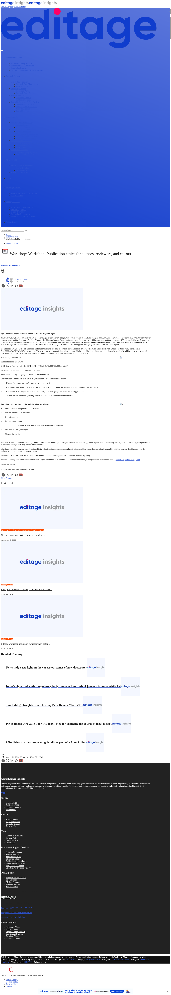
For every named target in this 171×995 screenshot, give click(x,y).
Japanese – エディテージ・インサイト (17, 908)
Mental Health (11, 160)
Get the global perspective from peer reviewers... (24, 535)
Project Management (24, 147)
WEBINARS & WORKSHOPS (24, 193)
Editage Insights (21, 279)
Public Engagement (23, 132)
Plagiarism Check (13, 859)
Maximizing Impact (18, 210)
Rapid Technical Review (16, 863)
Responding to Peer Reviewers (31, 530)
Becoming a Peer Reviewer (27, 152)
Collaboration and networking (28, 143)
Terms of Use (11, 826)
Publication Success (14, 58)
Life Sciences (11, 880)
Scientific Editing (13, 938)
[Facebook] (3, 286)
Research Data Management (27, 84)
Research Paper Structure (26, 93)
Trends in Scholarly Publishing (23, 216)
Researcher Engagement (20, 214)
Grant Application (23, 127)
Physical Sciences (13, 884)
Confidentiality (12, 803)
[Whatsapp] (16, 286)
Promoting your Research (26, 138)
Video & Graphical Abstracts (27, 136)
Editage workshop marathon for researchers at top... (25, 644)
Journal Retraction (23, 111)
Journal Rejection (23, 109)
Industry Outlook (13, 202)
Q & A (8, 178)
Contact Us (10, 842)
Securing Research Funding (22, 123)
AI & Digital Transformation (22, 207)
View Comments (7, 478)
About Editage (12, 819)
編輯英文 (28, 962)
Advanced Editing (13, 927)
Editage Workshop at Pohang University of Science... (26, 589)
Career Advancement (19, 150)
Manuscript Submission (25, 104)
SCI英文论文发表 (121, 959)
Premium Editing (12, 936)
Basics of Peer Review (10, 530)
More (4, 793)
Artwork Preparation (14, 852)
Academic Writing (23, 91)
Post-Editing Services (14, 934)
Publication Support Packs (16, 861)
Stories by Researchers (20, 172)
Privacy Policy (12, 838)
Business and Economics (16, 878)
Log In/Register (7, 7)
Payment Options (13, 822)
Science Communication (20, 129)
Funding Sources (22, 125)
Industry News (12, 237)
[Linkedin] (12, 286)
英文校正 (70, 959)
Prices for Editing (13, 824)
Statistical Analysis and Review (18, 868)
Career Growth (12, 117)
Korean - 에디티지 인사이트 (13, 917)
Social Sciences (12, 886)
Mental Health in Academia (22, 166)
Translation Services (19, 68)
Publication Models (23, 100)
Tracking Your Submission (26, 107)
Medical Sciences (13, 882)
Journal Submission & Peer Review (25, 102)
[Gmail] (21, 286)
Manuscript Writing (18, 89)
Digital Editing (12, 929)
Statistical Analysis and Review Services (27, 70)
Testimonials (11, 810)
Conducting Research (19, 82)
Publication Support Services (22, 66)
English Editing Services (15, 932)
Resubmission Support (15, 866)
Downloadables (17, 196)
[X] (7, 286)
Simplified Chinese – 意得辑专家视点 (16, 913)
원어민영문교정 (93, 959)
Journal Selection (18, 95)
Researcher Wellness (24, 170)
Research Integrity (18, 212)
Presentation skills (23, 145)
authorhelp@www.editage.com (128, 460)
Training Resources (13, 188)
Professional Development (21, 141)
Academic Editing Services (21, 63)
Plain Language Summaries (27, 134)
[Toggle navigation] (2, 50)
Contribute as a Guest (14, 836)
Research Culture (23, 168)
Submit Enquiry (20, 7)
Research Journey (13, 76)
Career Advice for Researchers (28, 154)
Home (8, 234)
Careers (9, 986)
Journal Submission (13, 857)
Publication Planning (24, 86)
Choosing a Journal (23, 98)
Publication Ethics (13, 805)
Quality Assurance (13, 807)
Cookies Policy (12, 840)
